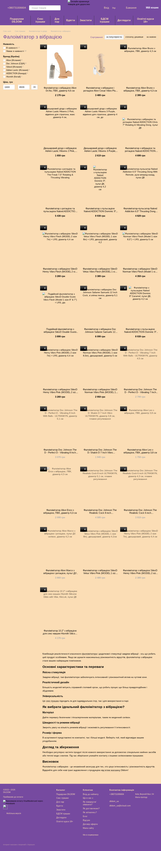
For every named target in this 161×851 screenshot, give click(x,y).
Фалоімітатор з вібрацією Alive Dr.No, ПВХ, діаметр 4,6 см (60, 89)
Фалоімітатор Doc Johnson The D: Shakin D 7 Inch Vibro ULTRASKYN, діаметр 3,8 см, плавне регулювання (100, 453)
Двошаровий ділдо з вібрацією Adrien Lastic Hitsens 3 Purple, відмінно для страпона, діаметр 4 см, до (100, 152)
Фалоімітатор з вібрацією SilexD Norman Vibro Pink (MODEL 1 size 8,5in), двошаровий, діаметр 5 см (100, 393)
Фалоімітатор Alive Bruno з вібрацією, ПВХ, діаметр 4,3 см (140, 89)
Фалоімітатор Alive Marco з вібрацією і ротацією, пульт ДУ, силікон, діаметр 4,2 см (60, 573)
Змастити (86, 20)
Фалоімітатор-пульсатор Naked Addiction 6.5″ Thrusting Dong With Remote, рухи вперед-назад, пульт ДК (140, 212)
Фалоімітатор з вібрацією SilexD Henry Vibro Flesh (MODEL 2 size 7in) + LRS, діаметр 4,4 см (60, 271)
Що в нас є (88, 798)
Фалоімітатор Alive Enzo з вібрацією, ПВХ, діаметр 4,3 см (60, 511)
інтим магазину (112, 770)
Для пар (57, 20)
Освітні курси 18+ (145, 20)
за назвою (151, 37)
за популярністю (114, 37)
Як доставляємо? (91, 808)
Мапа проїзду (141, 797)
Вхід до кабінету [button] (91, 794)
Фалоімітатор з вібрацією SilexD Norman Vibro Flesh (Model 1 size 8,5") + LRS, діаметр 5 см (140, 271)
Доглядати (124, 20)
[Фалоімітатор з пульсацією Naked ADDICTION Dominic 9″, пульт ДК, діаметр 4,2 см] (100, 185)
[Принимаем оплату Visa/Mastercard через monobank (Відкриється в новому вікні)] (27, 802)
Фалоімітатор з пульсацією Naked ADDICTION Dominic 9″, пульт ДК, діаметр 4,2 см (100, 211)
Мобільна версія (13, 813)
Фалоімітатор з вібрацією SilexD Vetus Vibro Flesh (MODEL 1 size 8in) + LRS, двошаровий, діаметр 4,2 (100, 273)
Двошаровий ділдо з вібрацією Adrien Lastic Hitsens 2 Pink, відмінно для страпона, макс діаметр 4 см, (60, 152)
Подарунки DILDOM (17, 20)
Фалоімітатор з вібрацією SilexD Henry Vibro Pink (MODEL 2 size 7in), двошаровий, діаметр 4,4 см (140, 573)
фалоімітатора (89, 654)
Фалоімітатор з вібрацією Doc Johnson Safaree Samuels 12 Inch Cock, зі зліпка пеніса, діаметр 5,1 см (100, 333)
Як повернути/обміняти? (89, 803)
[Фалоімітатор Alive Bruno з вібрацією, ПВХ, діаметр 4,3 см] (140, 64)
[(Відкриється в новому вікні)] (5, 807)
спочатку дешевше (134, 37)
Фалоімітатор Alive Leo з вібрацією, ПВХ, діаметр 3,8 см (140, 451)
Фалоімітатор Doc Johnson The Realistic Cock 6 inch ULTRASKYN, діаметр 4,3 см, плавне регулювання (140, 514)
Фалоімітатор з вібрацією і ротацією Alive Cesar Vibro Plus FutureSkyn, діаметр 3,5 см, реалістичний (100, 92)
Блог (85, 816)
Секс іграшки (40, 20)
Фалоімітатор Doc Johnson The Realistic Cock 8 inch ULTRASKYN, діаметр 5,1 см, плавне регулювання (100, 514)
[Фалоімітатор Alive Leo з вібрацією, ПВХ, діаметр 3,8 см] (140, 426)
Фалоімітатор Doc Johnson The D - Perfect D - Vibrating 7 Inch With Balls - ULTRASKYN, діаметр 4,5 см (140, 393)
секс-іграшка (52, 701)
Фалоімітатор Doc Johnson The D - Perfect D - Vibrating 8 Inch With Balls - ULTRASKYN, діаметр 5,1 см (60, 453)
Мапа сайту (88, 828)
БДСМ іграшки (104, 20)
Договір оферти (90, 824)
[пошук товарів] (58, 7)
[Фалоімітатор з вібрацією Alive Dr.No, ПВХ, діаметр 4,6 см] (60, 64)
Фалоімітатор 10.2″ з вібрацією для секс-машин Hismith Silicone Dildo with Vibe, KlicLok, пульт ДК (60, 633)
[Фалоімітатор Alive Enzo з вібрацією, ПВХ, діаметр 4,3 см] (60, 486)
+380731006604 (17, 8)
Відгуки (86, 820)
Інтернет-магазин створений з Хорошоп (19, 845)
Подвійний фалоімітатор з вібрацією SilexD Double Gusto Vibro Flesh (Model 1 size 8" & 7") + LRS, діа (60, 333)
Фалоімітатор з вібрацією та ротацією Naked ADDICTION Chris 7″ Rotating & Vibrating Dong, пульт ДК (140, 152)
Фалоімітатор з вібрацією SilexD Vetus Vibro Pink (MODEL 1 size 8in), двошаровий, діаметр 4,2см (100, 573)
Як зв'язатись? (90, 812)
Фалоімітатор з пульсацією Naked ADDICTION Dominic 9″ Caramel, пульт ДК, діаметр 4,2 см (140, 333)
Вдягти (70, 20)
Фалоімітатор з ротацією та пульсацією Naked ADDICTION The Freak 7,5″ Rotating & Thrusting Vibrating (60, 212)
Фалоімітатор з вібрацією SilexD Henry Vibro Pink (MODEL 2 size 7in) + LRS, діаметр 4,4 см (60, 392)
